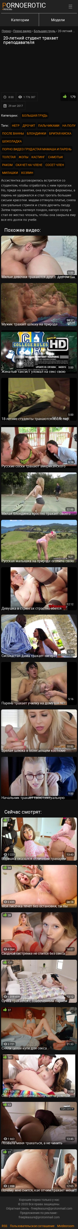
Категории (20, 19)
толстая (9, 157)
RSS (4, 1226)
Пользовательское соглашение (32, 1226)
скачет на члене (29, 165)
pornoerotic (24, 5)
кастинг (38, 157)
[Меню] (70, 6)
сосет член (55, 165)
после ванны (13, 133)
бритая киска (60, 133)
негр (16, 125)
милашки (10, 173)
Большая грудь (34, 115)
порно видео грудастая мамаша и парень (37, 149)
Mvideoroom (65, 1226)
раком (7, 165)
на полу (69, 125)
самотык (55, 157)
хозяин (27, 173)
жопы (23, 157)
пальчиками (48, 125)
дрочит (29, 125)
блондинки (36, 133)
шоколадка (12, 141)
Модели (58, 19)
